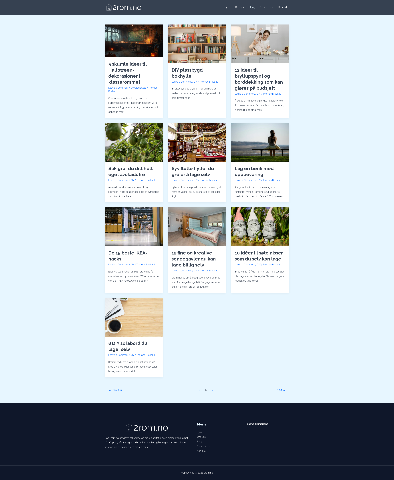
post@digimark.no (257, 424)
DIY (195, 81)
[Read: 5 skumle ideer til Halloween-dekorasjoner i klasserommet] (134, 40)
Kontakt (282, 7)
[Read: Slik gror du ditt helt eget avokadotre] (134, 142)
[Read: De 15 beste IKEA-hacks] (134, 226)
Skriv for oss (266, 7)
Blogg (252, 7)
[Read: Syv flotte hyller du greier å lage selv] (197, 142)
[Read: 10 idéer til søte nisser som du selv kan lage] (260, 226)
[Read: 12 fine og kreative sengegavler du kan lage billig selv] (197, 226)
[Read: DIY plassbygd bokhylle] (197, 43)
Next (281, 389)
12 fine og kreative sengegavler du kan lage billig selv (194, 259)
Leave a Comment (118, 87)
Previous (115, 389)
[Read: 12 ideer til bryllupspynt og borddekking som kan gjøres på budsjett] (260, 43)
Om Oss (239, 7)
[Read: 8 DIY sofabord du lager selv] (134, 316)
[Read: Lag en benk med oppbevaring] (260, 142)
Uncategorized (138, 87)
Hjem (227, 7)
